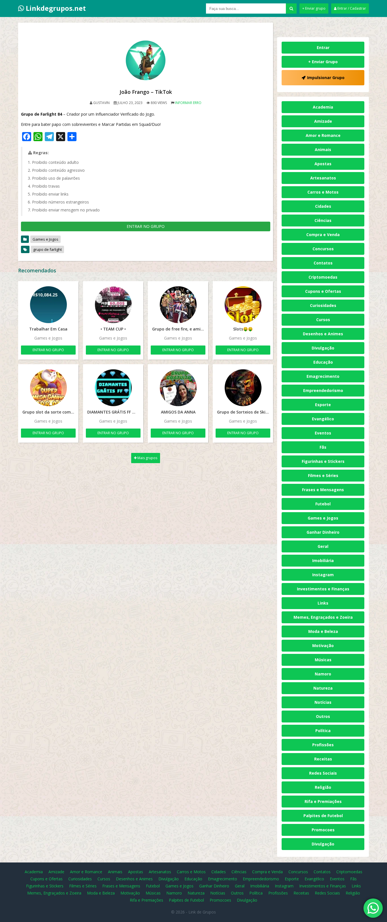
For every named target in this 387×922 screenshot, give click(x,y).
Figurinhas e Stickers (323, 461)
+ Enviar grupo (314, 8)
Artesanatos (323, 178)
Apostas (322, 163)
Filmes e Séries (323, 475)
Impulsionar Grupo (326, 77)
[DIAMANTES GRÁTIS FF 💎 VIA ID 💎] (113, 387)
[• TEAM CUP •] (113, 304)
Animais (323, 149)
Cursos (323, 319)
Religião (323, 787)
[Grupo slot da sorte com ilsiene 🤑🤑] (48, 387)
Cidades (323, 206)
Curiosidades (323, 305)
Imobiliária (323, 560)
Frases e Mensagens (323, 489)
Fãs (323, 447)
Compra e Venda (323, 234)
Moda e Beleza (323, 631)
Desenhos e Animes (323, 333)
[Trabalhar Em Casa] (48, 304)
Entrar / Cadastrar (351, 8)
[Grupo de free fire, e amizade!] (178, 304)
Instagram (323, 574)
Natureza (323, 688)
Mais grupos (147, 457)
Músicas (323, 659)
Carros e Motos (323, 192)
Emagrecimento (323, 376)
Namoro (323, 674)
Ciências (322, 220)
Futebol (323, 503)
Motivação (323, 645)
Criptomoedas (323, 277)
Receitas (323, 759)
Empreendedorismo (323, 390)
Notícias (322, 702)
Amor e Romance (323, 135)
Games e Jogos (45, 239)
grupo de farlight (47, 249)
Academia (323, 107)
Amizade (323, 121)
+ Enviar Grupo (323, 61)
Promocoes (323, 829)
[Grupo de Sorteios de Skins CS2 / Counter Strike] (243, 387)
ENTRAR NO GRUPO (146, 226)
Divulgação (323, 348)
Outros (323, 716)
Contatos (323, 263)
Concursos (323, 248)
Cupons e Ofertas (323, 291)
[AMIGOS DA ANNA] (178, 387)
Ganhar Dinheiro (323, 532)
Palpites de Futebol (323, 815)
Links (323, 603)
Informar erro (188, 102)
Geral (323, 546)
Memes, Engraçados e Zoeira (323, 617)
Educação (323, 362)
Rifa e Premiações (323, 801)
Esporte (323, 404)
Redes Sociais (323, 773)
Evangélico (323, 418)
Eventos (323, 433)
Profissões (323, 744)
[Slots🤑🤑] (243, 304)
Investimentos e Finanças (323, 589)
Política (323, 730)
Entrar (323, 47)
